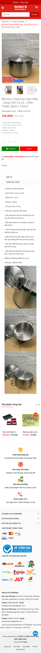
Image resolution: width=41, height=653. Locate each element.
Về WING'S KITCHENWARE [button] (12, 514)
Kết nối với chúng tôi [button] (11, 523)
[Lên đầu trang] (37, 642)
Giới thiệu (16, 646)
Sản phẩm (26, 646)
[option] (9, 90)
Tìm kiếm (34, 14)
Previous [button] (5, 90)
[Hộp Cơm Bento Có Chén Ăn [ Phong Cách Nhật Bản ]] (10, 420)
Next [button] (35, 90)
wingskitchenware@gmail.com (13, 606)
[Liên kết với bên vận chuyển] (19, 571)
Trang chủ (7, 646)
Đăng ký (16, 2)
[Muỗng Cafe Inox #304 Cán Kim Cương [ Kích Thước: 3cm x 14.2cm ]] (30, 420)
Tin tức (34, 646)
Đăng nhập (24, 2)
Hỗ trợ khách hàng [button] (10, 518)
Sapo (25, 642)
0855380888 (9, 157)
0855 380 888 (13, 603)
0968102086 (19, 157)
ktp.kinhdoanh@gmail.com (12, 621)
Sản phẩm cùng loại (12, 404)
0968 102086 (18, 502)
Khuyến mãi (20, 649)
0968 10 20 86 (13, 618)
